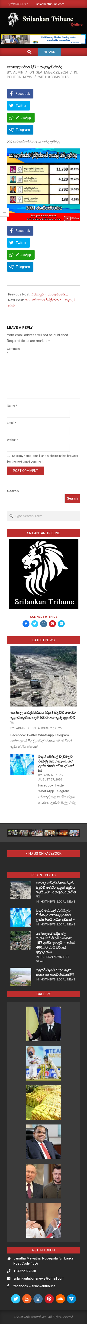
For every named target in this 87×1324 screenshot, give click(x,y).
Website (12, 440)
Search (13, 491)
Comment (12, 350)
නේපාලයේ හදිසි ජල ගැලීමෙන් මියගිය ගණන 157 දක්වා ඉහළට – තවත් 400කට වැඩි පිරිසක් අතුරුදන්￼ (55, 942)
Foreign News (51, 956)
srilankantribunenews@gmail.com (38, 1278)
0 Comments (58, 77)
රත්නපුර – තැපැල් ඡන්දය (49, 294)
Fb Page (49, 51)
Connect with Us (43, 616)
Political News (19, 77)
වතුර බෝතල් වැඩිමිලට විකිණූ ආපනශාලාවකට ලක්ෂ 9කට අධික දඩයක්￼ (55, 915)
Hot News (48, 901)
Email (11, 422)
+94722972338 (24, 1271)
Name (12, 405)
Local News (66, 901)
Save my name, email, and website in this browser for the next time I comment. (42, 458)
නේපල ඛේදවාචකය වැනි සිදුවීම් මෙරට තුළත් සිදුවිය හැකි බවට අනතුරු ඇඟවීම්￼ (43, 717)
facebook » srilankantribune (34, 1286)
